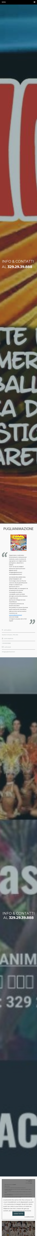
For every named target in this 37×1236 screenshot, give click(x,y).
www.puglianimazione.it (15, 615)
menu (4, 2)
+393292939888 (6, 643)
